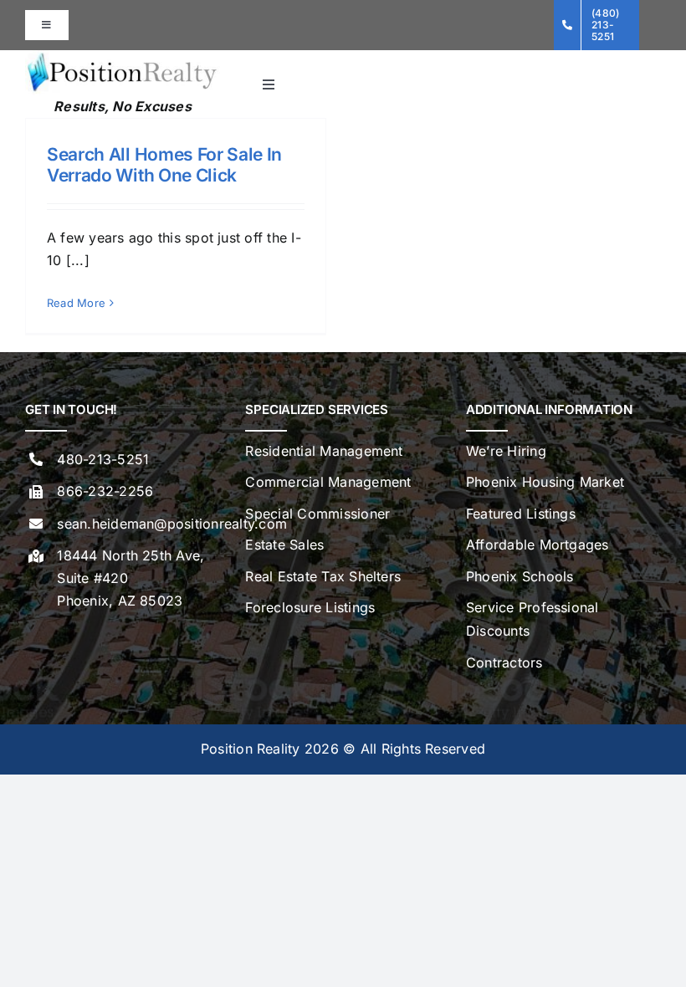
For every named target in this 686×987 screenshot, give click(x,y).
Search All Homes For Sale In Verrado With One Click (164, 165)
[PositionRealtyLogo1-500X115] (122, 57)
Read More (76, 302)
